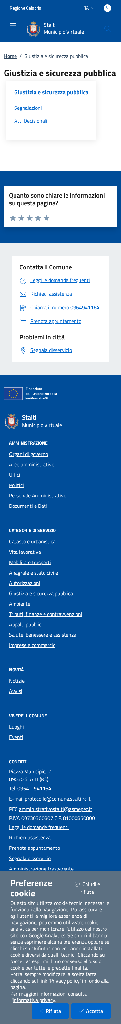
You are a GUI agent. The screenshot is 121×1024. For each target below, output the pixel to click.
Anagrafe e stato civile (33, 572)
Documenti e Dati (28, 506)
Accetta (98, 1011)
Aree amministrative (31, 464)
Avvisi (15, 691)
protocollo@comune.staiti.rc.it (58, 798)
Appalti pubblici (26, 624)
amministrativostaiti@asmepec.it (55, 809)
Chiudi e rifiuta (95, 888)
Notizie (17, 681)
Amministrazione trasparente (41, 868)
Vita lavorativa (25, 552)
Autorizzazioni (24, 583)
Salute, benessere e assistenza (42, 635)
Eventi (16, 737)
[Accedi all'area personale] (107, 8)
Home (10, 56)
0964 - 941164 (34, 788)
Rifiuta (57, 1011)
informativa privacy (34, 1000)
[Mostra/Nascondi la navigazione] (13, 25)
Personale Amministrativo (37, 495)
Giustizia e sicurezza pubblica (41, 593)
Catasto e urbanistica (32, 541)
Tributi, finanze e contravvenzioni (45, 614)
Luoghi (16, 727)
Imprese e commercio (32, 645)
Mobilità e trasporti (30, 562)
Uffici (14, 475)
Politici (16, 485)
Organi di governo (28, 454)
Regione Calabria (25, 8)
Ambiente (19, 604)
